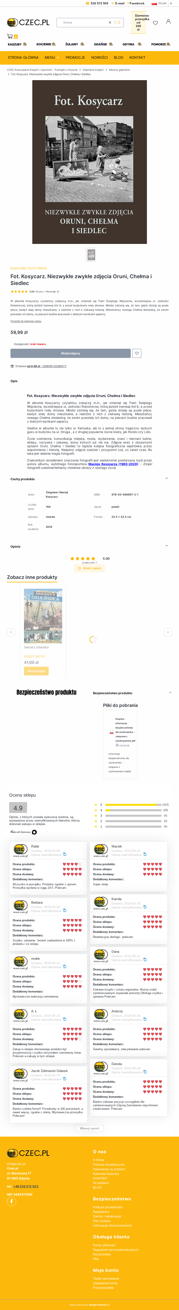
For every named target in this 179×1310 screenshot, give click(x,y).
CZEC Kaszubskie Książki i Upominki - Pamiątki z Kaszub (42, 69)
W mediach (101, 1183)
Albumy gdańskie (119, 69)
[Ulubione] (156, 23)
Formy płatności (104, 1245)
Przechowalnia (103, 1287)
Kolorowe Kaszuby (106, 1173)
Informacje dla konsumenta (112, 1225)
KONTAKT (100, 1178)
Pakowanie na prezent (109, 1169)
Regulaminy (101, 1211)
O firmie (98, 1160)
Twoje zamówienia (106, 1278)
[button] (119, 22)
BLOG (97, 1187)
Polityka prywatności (108, 1207)
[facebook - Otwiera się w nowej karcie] (11, 1201)
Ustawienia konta (105, 1283)
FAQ (96, 1259)
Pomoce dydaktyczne (108, 1164)
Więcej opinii (89, 1128)
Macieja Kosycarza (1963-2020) (113, 464)
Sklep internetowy (88, 1304)
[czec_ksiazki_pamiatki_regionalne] (46, 1153)
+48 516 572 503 (25, 1186)
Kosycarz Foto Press (28, 268)
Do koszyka (36, 671)
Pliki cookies (101, 1221)
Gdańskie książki (93, 69)
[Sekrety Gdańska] (43, 616)
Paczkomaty (102, 1254)
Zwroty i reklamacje (107, 1216)
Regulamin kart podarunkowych (115, 1249)
